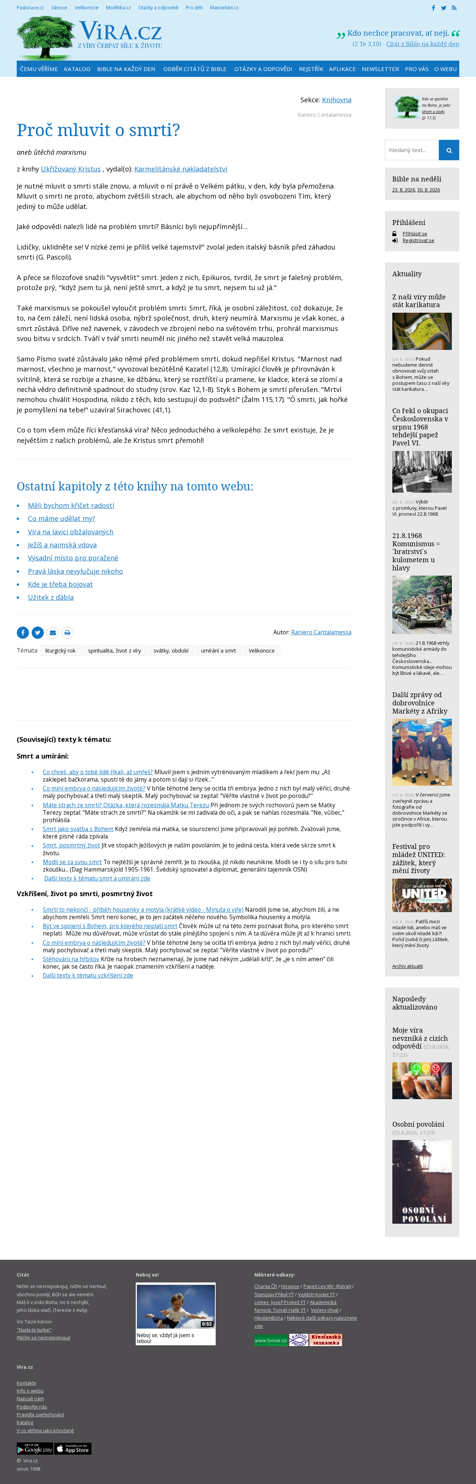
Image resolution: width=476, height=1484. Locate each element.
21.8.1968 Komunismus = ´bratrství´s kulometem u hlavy (416, 551)
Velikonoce (262, 650)
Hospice (290, 1286)
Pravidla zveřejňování (40, 1414)
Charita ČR (265, 1286)
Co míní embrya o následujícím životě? (94, 788)
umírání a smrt (218, 650)
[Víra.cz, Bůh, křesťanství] (90, 38)
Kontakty (26, 1383)
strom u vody (433, 111)
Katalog (25, 1422)
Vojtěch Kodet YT (316, 1294)
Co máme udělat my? (61, 518)
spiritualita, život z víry (114, 650)
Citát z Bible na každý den (422, 44)
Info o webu (30, 1390)
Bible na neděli (416, 178)
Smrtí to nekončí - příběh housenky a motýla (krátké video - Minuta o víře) (143, 909)
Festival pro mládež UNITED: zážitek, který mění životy (418, 858)
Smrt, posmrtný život (71, 845)
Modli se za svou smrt (72, 862)
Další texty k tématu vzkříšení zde (88, 975)
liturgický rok (60, 650)
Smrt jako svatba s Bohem (78, 829)
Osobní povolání (418, 1124)
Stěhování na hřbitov (71, 959)
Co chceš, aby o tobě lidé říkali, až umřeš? (98, 772)
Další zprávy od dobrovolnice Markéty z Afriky (419, 702)
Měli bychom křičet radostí (71, 505)
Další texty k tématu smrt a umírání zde (97, 878)
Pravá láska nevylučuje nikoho (75, 571)
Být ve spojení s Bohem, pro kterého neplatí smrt (110, 926)
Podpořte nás (32, 1406)
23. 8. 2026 (403, 189)
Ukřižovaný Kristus (71, 168)
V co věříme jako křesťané (45, 1430)
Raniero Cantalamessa (324, 114)
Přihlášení (408, 222)
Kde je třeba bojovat (60, 584)
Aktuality (407, 273)
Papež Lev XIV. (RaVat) (327, 1286)
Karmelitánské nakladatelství (180, 168)
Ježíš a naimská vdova (62, 544)
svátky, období (171, 650)
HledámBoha (268, 1317)
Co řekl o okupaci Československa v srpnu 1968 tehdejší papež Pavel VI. (420, 426)
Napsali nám (30, 1398)
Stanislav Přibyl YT (274, 1294)
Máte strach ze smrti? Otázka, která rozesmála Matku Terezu (126, 805)
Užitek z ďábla (51, 597)
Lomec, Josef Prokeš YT (280, 1302)
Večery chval (324, 1310)
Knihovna (336, 99)
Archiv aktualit (407, 966)
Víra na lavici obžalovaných (70, 531)
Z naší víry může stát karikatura (419, 300)
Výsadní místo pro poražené (73, 557)
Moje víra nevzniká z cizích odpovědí (420, 1038)
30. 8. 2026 (428, 189)
